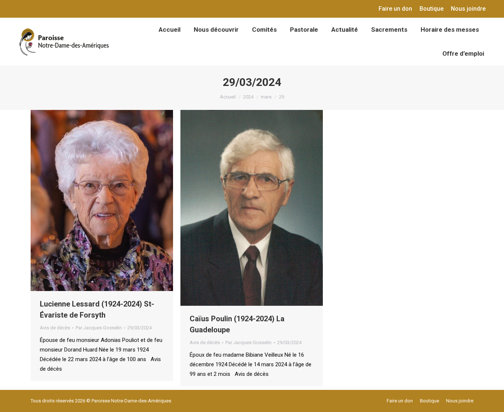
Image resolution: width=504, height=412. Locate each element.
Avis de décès (55, 327)
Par (99, 327)
